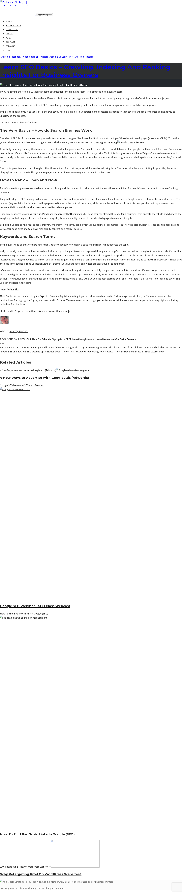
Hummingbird (77, 214)
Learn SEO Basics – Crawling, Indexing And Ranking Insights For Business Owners (85, 71)
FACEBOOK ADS (13, 25)
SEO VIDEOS (12, 29)
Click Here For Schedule (38, 339)
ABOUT (9, 38)
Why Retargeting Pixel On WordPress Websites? (40, 874)
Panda (45, 214)
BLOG (8, 50)
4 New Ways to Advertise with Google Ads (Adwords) (44, 378)
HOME (9, 21)
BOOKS (9, 34)
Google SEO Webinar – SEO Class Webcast (35, 606)
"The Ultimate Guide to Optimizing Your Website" (88, 351)
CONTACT (10, 42)
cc (70, 311)
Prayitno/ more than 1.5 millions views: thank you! (41, 311)
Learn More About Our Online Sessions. (116, 339)
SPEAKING (10, 46)
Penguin (36, 214)
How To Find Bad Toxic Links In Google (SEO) (37, 834)
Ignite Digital (40, 296)
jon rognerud (18, 331)
